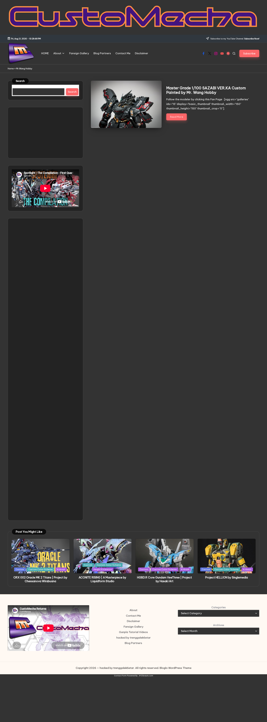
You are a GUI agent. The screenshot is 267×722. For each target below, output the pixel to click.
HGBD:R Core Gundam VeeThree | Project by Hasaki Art (164, 579)
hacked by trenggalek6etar (133, 637)
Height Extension (103, 569)
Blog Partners (133, 643)
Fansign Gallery (133, 626)
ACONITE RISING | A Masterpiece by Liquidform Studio (102, 579)
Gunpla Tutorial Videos (133, 632)
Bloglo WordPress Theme (175, 668)
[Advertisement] (45, 132)
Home (11, 68)
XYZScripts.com (146, 676)
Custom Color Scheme (40, 569)
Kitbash (61, 569)
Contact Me (133, 615)
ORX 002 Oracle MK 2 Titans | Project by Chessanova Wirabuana (40, 579)
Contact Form (120, 676)
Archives (218, 625)
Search (20, 81)
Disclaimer (133, 621)
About (133, 610)
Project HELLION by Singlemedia (226, 577)
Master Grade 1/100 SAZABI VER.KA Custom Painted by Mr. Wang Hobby (206, 90)
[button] (249, 53)
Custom (20, 569)
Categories (218, 607)
